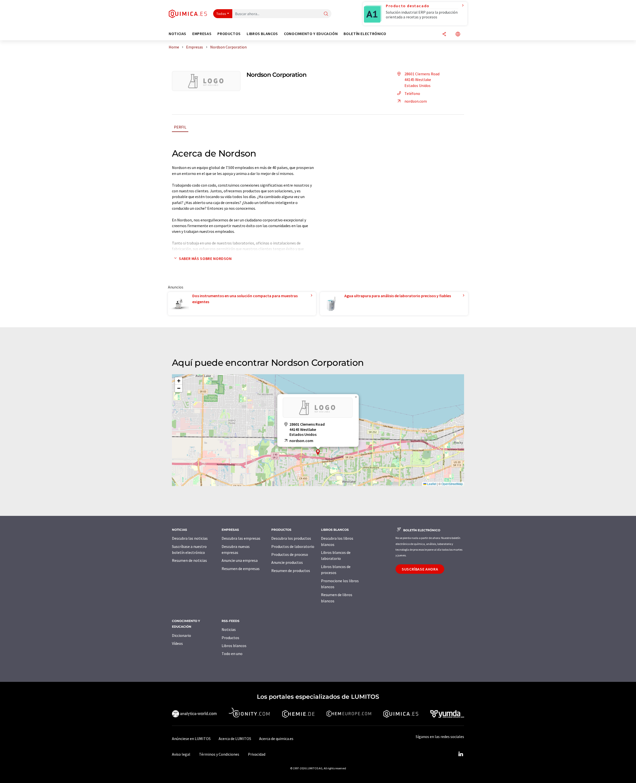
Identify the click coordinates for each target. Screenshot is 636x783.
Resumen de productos (290, 570)
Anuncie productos (287, 562)
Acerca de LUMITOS (235, 738)
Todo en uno (232, 653)
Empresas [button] (201, 33)
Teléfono (412, 93)
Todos (221, 13)
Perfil (180, 126)
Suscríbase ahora (420, 569)
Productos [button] (229, 33)
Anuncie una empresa (240, 560)
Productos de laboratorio (292, 546)
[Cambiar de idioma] (457, 34)
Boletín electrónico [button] (365, 33)
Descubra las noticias (190, 538)
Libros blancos (234, 645)
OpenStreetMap (452, 484)
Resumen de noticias (189, 560)
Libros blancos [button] (262, 33)
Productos (230, 637)
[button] (318, 452)
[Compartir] (444, 34)
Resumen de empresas (241, 568)
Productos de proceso (289, 554)
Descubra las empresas (241, 538)
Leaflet (431, 484)
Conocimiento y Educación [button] (311, 33)
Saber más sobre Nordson (205, 258)
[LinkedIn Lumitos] (460, 754)
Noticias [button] (177, 33)
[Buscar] (325, 14)
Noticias (229, 629)
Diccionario (181, 635)
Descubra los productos (291, 538)
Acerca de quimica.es (276, 738)
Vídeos (177, 643)
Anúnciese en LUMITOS (191, 738)
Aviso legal (181, 754)
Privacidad (256, 754)
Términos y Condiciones (219, 754)
